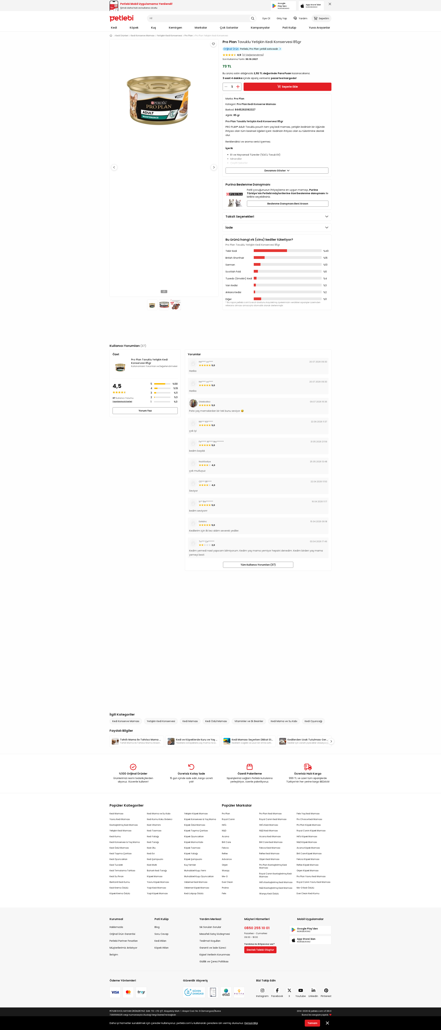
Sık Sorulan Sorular (210, 927)
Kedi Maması (190, 721)
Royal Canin (228, 819)
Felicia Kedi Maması (269, 847)
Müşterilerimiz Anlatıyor (123, 947)
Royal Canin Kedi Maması (272, 819)
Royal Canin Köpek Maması (311, 830)
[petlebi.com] (111, 35)
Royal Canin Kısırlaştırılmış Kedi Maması (275, 875)
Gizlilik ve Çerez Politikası (213, 961)
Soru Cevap (161, 934)
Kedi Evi (151, 853)
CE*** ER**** (205, 481)
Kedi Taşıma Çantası (121, 853)
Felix (224, 893)
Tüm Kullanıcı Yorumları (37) (258, 564)
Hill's (224, 824)
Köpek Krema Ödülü (120, 893)
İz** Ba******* (206, 501)
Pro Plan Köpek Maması (309, 824)
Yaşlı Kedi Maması (156, 887)
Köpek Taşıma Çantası (196, 830)
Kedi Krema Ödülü (119, 887)
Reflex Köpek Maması (308, 864)
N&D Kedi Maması (268, 830)
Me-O (225, 876)
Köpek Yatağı (191, 853)
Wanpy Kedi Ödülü (269, 893)
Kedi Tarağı (153, 842)
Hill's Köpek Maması (307, 836)
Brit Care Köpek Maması (309, 853)
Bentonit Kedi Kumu (120, 882)
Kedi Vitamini (154, 824)
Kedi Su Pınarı (117, 876)
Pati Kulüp (289, 28)
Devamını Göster (275, 170)
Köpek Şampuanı (193, 859)
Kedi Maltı (152, 864)
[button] (214, 167)
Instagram (262, 996)
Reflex (225, 853)
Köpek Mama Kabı (193, 842)
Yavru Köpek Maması (158, 882)
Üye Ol (266, 18)
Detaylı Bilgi (251, 1023)
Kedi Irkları (160, 941)
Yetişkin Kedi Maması (120, 830)
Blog (157, 927)
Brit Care (226, 842)
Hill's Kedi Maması (268, 824)
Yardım (303, 18)
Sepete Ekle (290, 87)
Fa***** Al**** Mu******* (211, 441)
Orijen (225, 864)
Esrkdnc (203, 521)
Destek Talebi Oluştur (260, 950)
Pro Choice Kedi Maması (309, 819)
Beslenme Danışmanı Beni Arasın (287, 203)
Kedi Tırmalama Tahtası (122, 870)
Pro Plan (230, 41)
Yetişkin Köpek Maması (196, 813)
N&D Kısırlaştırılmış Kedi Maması (275, 887)
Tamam (312, 1023)
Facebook (277, 996)
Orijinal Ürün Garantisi (122, 934)
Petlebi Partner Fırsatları (124, 941)
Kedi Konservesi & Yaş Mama (125, 842)
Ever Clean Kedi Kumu (308, 893)
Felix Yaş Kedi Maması (308, 813)
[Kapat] (329, 5)
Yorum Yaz (145, 410)
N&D (224, 830)
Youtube (300, 996)
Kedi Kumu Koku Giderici (159, 819)
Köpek (134, 28)
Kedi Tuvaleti (116, 864)
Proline (225, 887)
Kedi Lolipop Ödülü (193, 893)
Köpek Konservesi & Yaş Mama (200, 819)
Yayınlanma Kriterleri (122, 401)
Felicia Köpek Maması (308, 859)
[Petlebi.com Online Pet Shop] (122, 18)
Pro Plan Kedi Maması (270, 813)
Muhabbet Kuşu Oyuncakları (199, 876)
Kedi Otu (151, 847)
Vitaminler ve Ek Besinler (248, 721)
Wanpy (225, 870)
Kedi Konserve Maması (125, 721)
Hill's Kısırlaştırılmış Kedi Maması (276, 882)
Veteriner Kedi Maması (195, 882)
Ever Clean (227, 882)
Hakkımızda (116, 927)
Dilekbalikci (204, 401)
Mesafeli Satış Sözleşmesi (214, 934)
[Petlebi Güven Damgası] (194, 992)
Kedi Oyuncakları (118, 859)
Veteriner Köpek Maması (196, 887)
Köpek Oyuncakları (194, 836)
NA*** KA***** (206, 421)
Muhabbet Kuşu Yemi (195, 870)
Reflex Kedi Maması (269, 853)
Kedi (114, 28)
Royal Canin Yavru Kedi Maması (313, 882)
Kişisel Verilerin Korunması (214, 954)
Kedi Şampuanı (155, 859)
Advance (227, 859)
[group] (137, 741)
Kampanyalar (260, 28)
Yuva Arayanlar (319, 28)
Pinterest (326, 996)
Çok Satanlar (229, 28)
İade (229, 227)
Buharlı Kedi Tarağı (157, 870)
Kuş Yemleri (190, 864)
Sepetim (324, 18)
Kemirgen (175, 28)
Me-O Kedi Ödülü (305, 887)
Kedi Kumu (115, 836)
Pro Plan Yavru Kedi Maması (311, 876)
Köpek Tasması (192, 847)
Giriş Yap (282, 18)
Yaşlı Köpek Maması (157, 893)
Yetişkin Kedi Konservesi (161, 721)
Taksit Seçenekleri (239, 216)
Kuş (153, 28)
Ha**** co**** (206, 361)
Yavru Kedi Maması (120, 819)
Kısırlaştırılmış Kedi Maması (124, 824)
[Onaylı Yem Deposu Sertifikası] (212, 992)
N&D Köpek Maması (307, 842)
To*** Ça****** (206, 541)
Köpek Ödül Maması (194, 824)
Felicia (225, 847)
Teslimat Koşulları (209, 941)
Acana (225, 836)
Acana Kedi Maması (270, 836)
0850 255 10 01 (257, 928)
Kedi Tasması (154, 830)
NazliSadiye (205, 461)
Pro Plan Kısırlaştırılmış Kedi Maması (273, 866)
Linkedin (313, 996)
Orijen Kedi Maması (269, 859)
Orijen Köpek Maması (308, 870)
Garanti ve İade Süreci (212, 947)
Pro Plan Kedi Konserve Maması (256, 104)
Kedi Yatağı (153, 836)
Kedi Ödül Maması (216, 721)
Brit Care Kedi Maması (271, 842)
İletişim (114, 954)
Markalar (201, 28)
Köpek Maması (154, 876)
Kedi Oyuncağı (313, 721)
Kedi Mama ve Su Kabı (284, 721)
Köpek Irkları (161, 947)
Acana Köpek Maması (308, 847)
